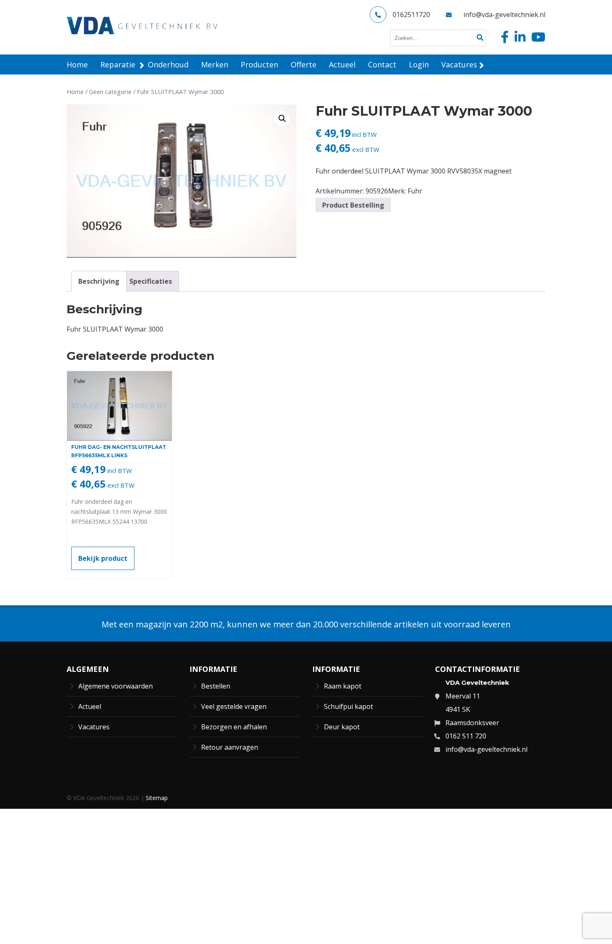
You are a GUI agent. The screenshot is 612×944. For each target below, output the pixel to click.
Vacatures (93, 726)
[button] (282, 118)
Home (75, 91)
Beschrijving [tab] (98, 281)
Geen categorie (110, 91)
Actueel (89, 706)
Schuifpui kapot (348, 706)
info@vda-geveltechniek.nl (504, 14)
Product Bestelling (353, 205)
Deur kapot (342, 726)
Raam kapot (342, 686)
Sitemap (157, 798)
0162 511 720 (465, 736)
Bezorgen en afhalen (234, 726)
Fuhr (415, 191)
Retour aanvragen (229, 747)
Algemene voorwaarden (115, 686)
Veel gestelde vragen (233, 706)
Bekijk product (102, 558)
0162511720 (411, 14)
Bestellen (215, 686)
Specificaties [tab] (150, 281)
